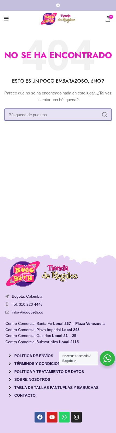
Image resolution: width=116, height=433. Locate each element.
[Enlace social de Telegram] (58, 5)
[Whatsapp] (64, 417)
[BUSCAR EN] (104, 114)
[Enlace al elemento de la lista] (58, 304)
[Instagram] (76, 417)
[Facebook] (40, 417)
